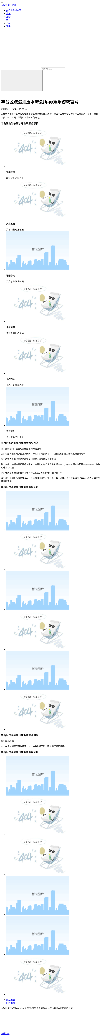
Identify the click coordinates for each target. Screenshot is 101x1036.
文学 (8, 26)
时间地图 (10, 1003)
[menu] (2, 2)
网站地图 (10, 1000)
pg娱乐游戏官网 (8, 5)
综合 (8, 20)
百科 (8, 23)
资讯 (8, 13)
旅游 (8, 17)
